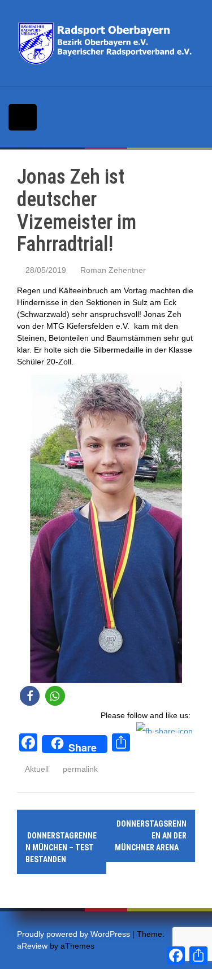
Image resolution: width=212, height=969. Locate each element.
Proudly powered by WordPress (73, 933)
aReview (32, 945)
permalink (79, 769)
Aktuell (37, 769)
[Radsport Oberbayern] (106, 42)
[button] (30, 696)
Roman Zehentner (113, 270)
